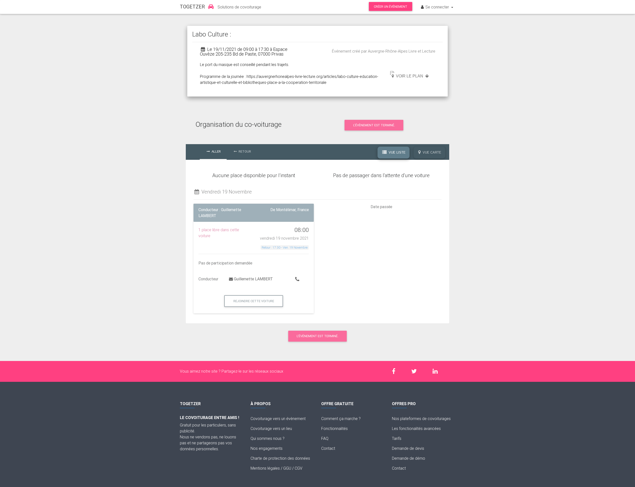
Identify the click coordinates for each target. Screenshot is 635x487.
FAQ (324, 438)
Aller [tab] (216, 151)
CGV (298, 468)
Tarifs (396, 438)
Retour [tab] (244, 151)
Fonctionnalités (334, 428)
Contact (328, 448)
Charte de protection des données (280, 458)
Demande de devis (408, 448)
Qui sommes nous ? (268, 438)
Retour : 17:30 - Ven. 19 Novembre (285, 247)
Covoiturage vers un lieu (271, 428)
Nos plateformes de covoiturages (421, 418)
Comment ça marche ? (341, 418)
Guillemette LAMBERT (253, 278)
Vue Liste (397, 152)
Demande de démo (408, 458)
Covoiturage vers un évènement (278, 418)
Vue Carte (431, 152)
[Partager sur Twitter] (416, 371)
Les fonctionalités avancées (416, 428)
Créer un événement (390, 6)
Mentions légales (265, 468)
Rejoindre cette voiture (253, 301)
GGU (287, 468)
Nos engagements (267, 448)
